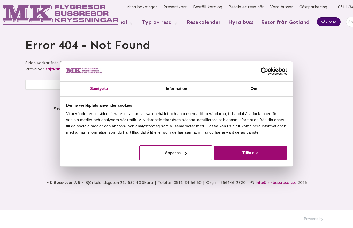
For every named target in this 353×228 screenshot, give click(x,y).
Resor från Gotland (285, 22)
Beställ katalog (207, 6)
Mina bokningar (142, 6)
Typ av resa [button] (157, 22)
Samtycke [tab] (99, 88)
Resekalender (204, 22)
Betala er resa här (246, 6)
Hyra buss (241, 22)
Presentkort (175, 6)
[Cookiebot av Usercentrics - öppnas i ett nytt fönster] (264, 71)
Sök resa (328, 21)
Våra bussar (281, 6)
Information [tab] (176, 88)
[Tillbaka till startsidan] (60, 15)
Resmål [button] (118, 22)
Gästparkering (313, 6)
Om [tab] (254, 88)
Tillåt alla (250, 153)
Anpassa (173, 153)
